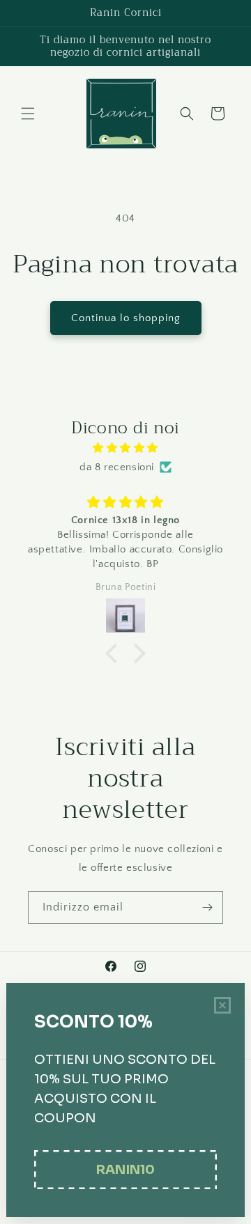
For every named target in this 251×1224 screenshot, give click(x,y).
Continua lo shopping (126, 318)
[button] (28, 113)
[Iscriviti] (207, 907)
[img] (125, 448)
